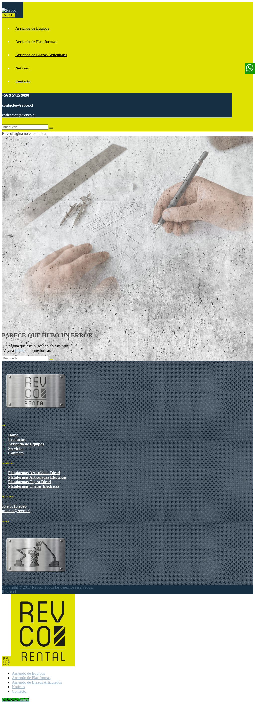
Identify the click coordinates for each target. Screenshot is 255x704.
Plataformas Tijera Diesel (29, 482)
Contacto (22, 81)
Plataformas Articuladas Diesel (34, 473)
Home (13, 435)
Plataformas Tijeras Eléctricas (33, 486)
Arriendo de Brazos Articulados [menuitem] (37, 682)
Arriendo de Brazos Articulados (41, 55)
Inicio (20, 350)
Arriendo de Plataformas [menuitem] (31, 678)
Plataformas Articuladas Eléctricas (37, 477)
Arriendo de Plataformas (35, 42)
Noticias (22, 68)
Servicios (15, 448)
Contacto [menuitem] (19, 691)
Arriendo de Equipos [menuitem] (28, 673)
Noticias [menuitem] (18, 687)
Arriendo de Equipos (32, 28)
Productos (16, 439)
